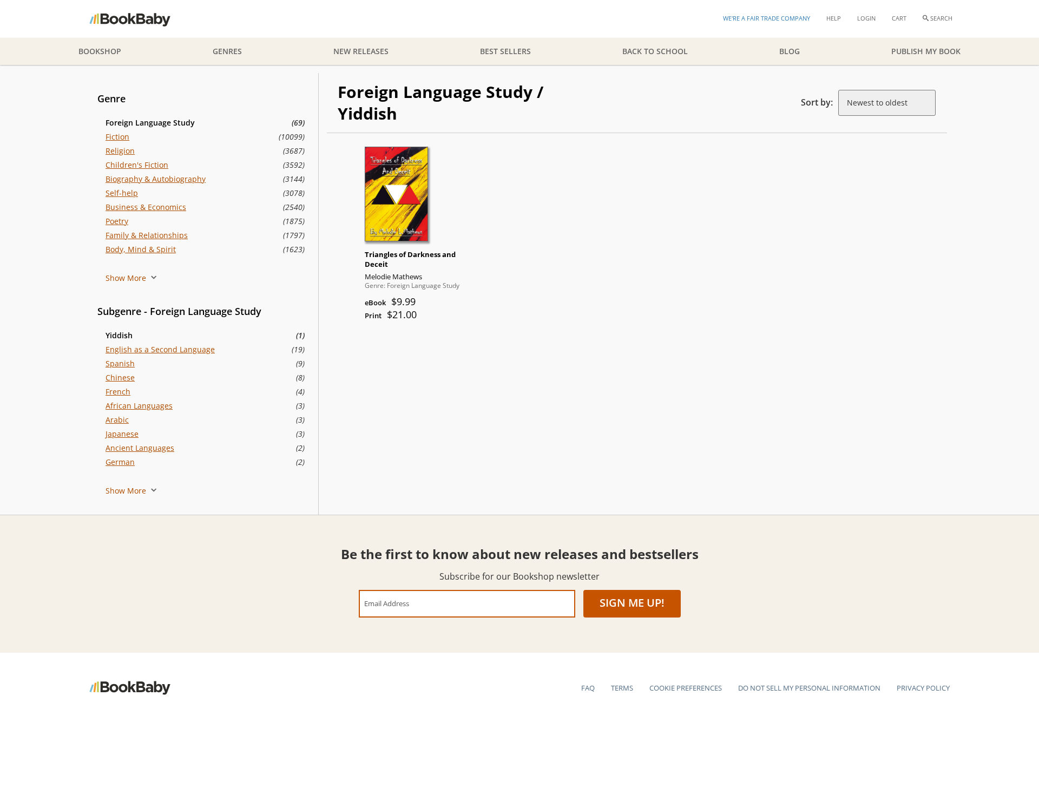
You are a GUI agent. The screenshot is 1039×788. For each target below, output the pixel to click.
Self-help (122, 193)
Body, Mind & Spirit (141, 249)
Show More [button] (127, 278)
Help (833, 18)
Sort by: (817, 102)
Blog (789, 51)
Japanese (122, 434)
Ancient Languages (140, 448)
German (120, 462)
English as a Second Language (160, 349)
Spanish (120, 363)
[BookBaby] (139, 19)
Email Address (386, 603)
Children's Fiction (137, 165)
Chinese (120, 377)
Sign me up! (632, 602)
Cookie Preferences (685, 688)
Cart (899, 18)
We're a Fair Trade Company (766, 18)
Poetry (117, 221)
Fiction (117, 137)
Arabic (117, 420)
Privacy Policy (923, 688)
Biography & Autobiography (156, 179)
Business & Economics (146, 207)
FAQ (588, 688)
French (118, 391)
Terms (622, 688)
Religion (120, 151)
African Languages (139, 405)
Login (866, 18)
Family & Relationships (147, 235)
